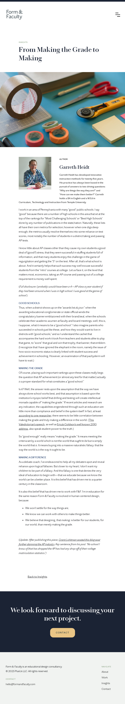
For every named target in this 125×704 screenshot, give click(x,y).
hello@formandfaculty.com (20, 684)
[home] (13, 15)
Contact (106, 688)
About (105, 671)
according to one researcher (35, 415)
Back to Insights (37, 576)
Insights (106, 683)
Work (105, 677)
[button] (117, 15)
